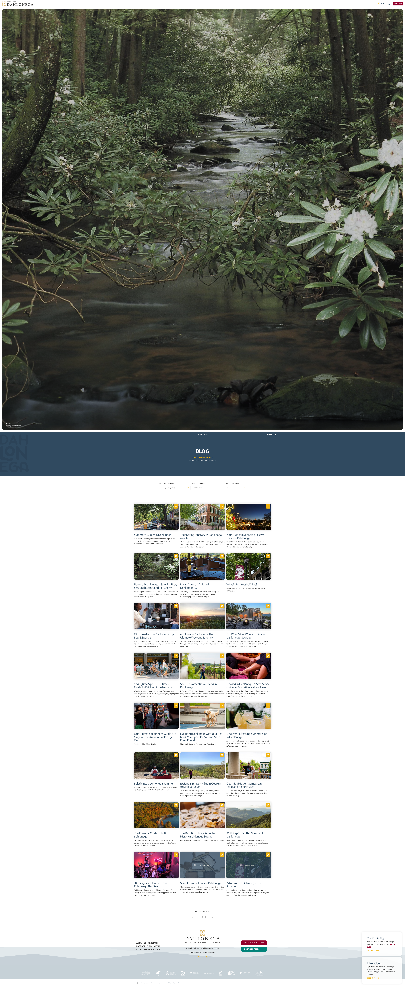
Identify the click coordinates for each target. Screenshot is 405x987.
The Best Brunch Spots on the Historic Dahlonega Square (197, 834)
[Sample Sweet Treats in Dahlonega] (202, 865)
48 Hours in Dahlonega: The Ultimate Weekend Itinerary (196, 635)
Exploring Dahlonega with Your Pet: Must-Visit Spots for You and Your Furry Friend (201, 737)
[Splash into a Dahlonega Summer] (156, 765)
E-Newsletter (251, 949)
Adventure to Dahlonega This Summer (243, 884)
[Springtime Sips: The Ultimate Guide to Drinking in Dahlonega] (156, 666)
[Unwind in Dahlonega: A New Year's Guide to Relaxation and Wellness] (248, 666)
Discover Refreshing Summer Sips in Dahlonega (246, 735)
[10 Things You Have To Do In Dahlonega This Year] (156, 865)
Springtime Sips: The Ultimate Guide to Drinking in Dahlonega (153, 685)
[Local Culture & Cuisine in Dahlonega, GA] (202, 566)
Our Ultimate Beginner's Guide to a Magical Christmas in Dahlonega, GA (155, 737)
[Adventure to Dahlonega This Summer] (248, 865)
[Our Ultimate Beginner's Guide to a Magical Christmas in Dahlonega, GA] (156, 716)
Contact (153, 942)
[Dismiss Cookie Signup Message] (399, 934)
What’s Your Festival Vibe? (241, 584)
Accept (371, 951)
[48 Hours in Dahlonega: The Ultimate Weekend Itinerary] (202, 616)
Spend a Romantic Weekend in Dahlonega (198, 685)
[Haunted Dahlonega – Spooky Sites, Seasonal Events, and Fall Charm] (156, 566)
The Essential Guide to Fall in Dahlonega (150, 834)
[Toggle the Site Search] (389, 4)
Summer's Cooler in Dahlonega (152, 534)
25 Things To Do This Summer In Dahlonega (245, 834)
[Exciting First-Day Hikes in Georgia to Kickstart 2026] (202, 765)
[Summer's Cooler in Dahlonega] (156, 517)
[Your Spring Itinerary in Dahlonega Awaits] (202, 517)
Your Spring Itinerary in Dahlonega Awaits (201, 536)
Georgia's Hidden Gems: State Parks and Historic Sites (244, 785)
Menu (397, 4)
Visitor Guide (251, 943)
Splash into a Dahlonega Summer (154, 783)
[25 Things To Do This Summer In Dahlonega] (248, 815)
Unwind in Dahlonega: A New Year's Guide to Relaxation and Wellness (247, 685)
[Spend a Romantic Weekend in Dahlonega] (202, 666)
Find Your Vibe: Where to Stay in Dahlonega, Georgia (245, 635)
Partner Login (144, 945)
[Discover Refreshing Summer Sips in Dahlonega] (248, 716)
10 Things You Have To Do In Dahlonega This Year (150, 884)
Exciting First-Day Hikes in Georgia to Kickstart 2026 (200, 785)
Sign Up (371, 978)
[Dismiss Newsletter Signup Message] (399, 959)
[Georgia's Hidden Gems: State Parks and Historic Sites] (248, 765)
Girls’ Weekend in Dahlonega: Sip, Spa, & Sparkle (154, 635)
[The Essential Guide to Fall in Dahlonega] (156, 815)
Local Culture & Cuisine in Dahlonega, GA (195, 586)
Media (157, 945)
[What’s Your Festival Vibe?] (248, 566)
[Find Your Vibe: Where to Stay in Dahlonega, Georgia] (248, 616)
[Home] (17, 3)
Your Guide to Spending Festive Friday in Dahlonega (245, 536)
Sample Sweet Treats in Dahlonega (200, 882)
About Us (141, 942)
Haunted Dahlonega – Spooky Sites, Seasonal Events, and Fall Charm (155, 586)
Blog (139, 949)
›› (212, 917)
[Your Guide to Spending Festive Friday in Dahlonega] (248, 517)
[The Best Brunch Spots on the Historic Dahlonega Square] (202, 815)
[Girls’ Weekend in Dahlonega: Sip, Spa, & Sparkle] (156, 616)
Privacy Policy (152, 949)
